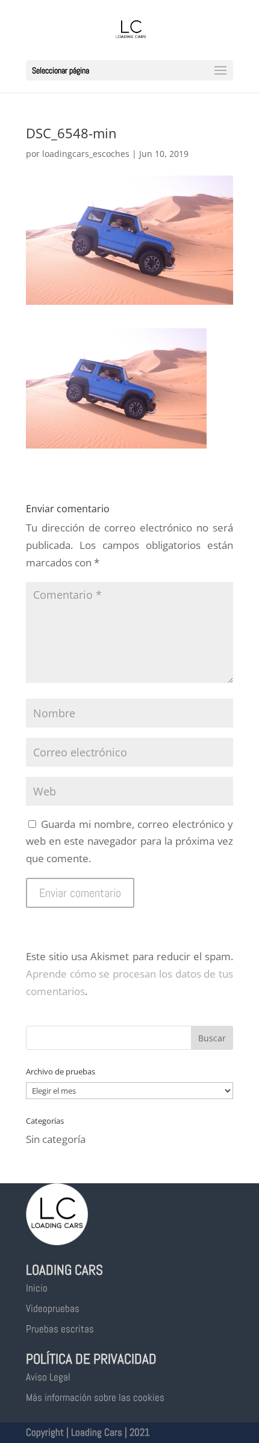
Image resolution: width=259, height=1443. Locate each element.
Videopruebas (53, 1308)
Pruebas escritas (60, 1328)
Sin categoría (56, 1139)
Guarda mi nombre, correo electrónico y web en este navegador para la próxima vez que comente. (129, 841)
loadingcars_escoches (86, 153)
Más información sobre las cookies (95, 1397)
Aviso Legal (48, 1376)
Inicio (37, 1287)
